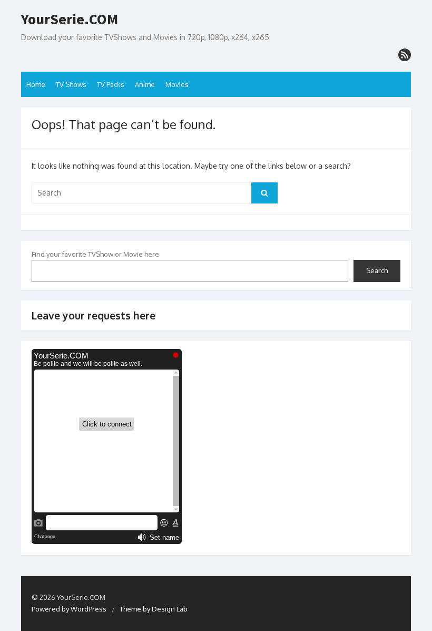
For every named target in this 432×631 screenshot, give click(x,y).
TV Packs (110, 84)
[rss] (404, 54)
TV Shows (71, 84)
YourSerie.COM (69, 19)
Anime (145, 84)
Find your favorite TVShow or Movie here (95, 254)
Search (377, 270)
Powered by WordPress (69, 609)
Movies (177, 84)
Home (35, 84)
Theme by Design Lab (154, 609)
